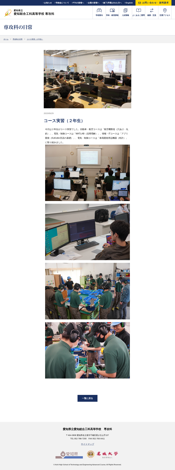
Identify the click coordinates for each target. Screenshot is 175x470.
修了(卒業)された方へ (112, 3)
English (129, 3)
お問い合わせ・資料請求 (155, 3)
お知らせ (48, 3)
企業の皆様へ (93, 3)
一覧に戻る (87, 398)
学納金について (62, 3)
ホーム (6, 39)
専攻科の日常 (18, 39)
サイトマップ (87, 444)
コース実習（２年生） (35, 39)
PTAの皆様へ (78, 3)
